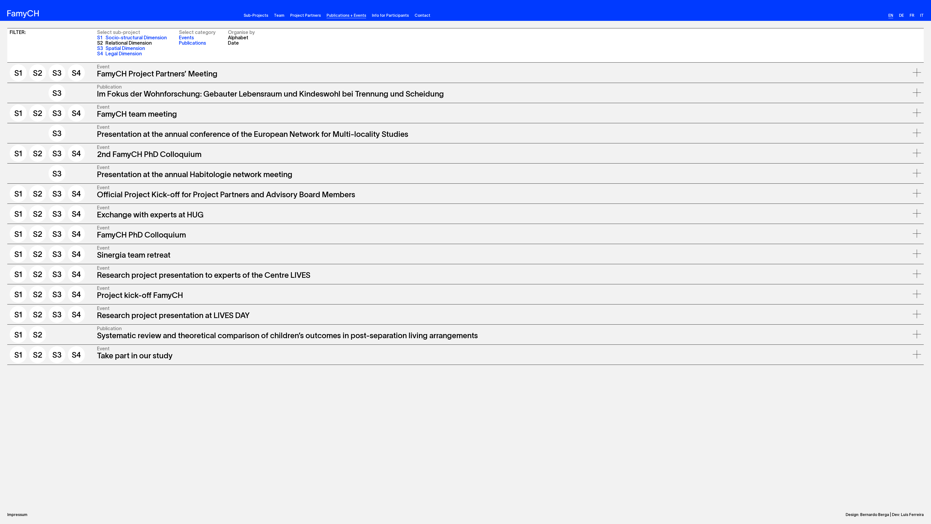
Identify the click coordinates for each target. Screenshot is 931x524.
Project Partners (305, 15)
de (901, 15)
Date (233, 43)
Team (279, 15)
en (890, 15)
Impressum (17, 514)
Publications (192, 43)
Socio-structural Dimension (132, 37)
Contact (422, 15)
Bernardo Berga (874, 514)
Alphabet (238, 37)
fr (912, 15)
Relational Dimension (124, 43)
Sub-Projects (256, 15)
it (922, 15)
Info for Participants (390, 15)
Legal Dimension (119, 53)
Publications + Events (346, 15)
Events (186, 37)
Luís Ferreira (912, 514)
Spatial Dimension (121, 48)
